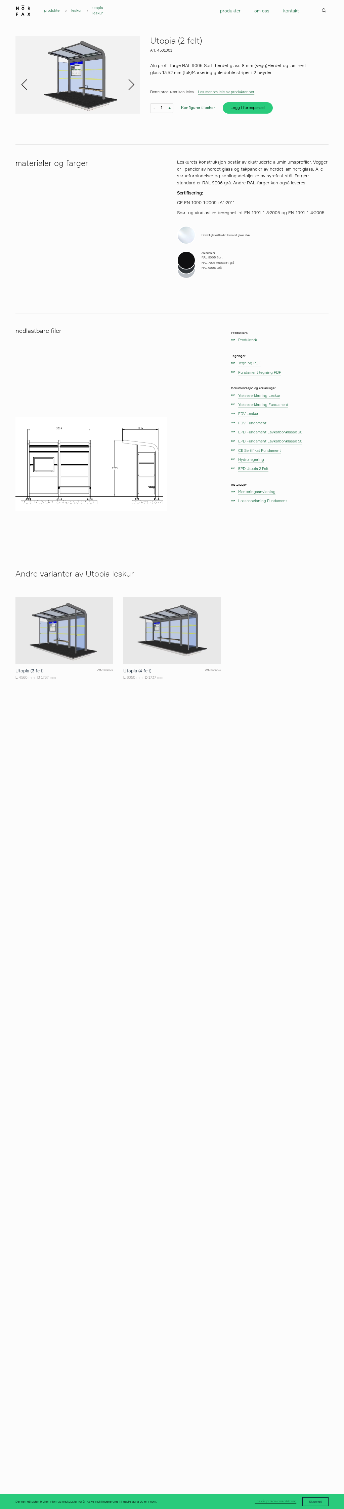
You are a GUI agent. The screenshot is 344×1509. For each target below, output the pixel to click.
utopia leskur (97, 11)
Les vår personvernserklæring (275, 1501)
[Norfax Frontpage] (23, 9)
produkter (52, 10)
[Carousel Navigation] (77, 75)
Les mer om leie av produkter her (226, 92)
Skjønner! (315, 1501)
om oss (261, 10)
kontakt (291, 10)
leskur (76, 10)
